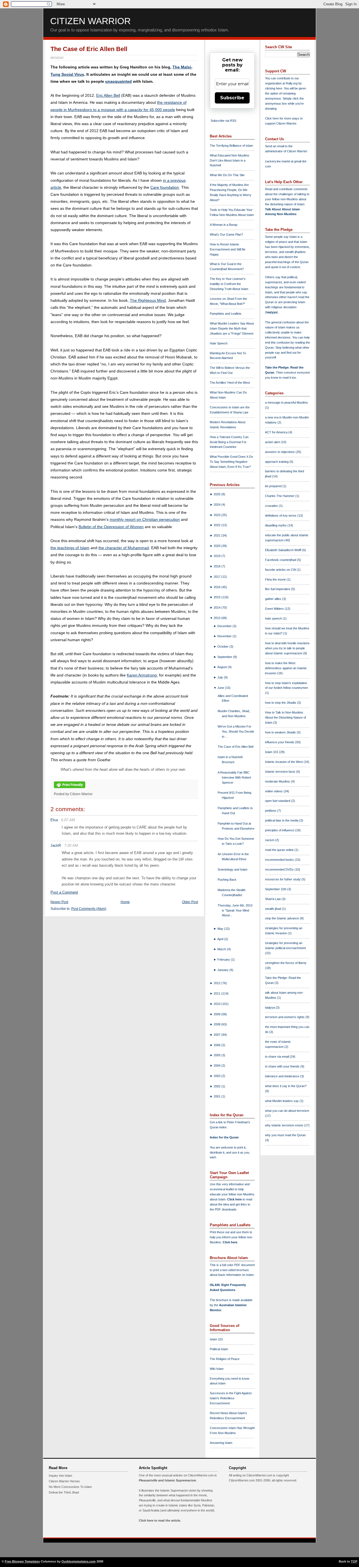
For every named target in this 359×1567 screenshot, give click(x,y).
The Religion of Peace (225, 1359)
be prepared (273, 486)
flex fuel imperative (278, 589)
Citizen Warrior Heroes (64, 1481)
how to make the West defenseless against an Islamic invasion (286, 668)
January (223, 970)
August (222, 667)
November (225, 636)
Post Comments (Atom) (88, 909)
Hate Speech (218, 343)
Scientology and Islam (232, 869)
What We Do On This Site (227, 175)
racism (270, 840)
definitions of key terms (281, 515)
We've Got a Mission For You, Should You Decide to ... (236, 731)
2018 (217, 566)
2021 (217, 535)
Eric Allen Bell (108, 95)
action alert (273, 442)
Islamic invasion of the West (284, 761)
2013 (217, 618)
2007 (217, 1034)
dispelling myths (276, 525)
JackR (55, 845)
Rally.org (292, 83)
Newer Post (59, 902)
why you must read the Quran (285, 1135)
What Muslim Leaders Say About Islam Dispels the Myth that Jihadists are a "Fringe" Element (232, 328)
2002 (217, 1086)
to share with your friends (282, 1066)
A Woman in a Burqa (223, 224)
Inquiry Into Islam (60, 1475)
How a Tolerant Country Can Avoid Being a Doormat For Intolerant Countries (229, 442)
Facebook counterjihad (281, 560)
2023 (217, 515)
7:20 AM (71, 845)
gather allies (273, 598)
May (220, 928)
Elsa (54, 820)
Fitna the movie (276, 579)
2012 (217, 983)
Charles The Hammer (280, 496)
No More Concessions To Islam (70, 1486)
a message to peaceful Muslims (286, 402)
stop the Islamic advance (282, 918)
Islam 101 (216, 1339)
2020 (217, 545)
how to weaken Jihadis (281, 732)
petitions (271, 810)
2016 (217, 587)
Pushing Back (227, 879)
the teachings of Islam (69, 548)
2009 (217, 1014)
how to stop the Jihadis (281, 702)
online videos (274, 791)
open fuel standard (278, 800)
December (225, 626)
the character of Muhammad (123, 548)
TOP (354, 1561)
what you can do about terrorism (287, 1110)
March (222, 949)
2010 (217, 1003)
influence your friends (280, 742)
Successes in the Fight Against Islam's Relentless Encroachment (231, 1398)
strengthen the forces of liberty (286, 963)
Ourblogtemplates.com (78, 1561)
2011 (217, 993)
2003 (217, 1076)
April (220, 939)
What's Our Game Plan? (226, 234)
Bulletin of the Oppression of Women (111, 526)
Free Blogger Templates (22, 1561)
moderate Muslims (278, 781)
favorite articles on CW (281, 569)
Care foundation (164, 187)
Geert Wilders (275, 608)
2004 (217, 1065)
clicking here (273, 88)
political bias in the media (282, 820)
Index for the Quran (224, 1137)
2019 (217, 556)
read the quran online (279, 850)
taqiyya (271, 312)
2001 (217, 1096)
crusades (272, 505)
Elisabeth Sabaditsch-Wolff (283, 550)
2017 (217, 576)
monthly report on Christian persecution (145, 519)
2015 (217, 597)
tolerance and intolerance (282, 1076)
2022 (217, 525)
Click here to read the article (159, 1520)
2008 (217, 1024)
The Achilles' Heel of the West (230, 382)
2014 (217, 607)
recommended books (280, 859)
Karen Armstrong (142, 675)
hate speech (274, 618)
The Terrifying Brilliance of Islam (231, 145)
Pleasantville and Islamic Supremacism (167, 1480)
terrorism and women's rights (285, 1017)
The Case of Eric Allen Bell (88, 48)
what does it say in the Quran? (286, 1086)
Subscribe (232, 97)
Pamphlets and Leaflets (225, 313)
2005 (217, 1055)
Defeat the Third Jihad (64, 1492)
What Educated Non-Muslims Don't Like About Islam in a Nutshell (229, 160)
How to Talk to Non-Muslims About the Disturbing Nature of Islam (285, 717)
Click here (230, 1242)
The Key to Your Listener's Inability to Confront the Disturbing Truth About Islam (229, 284)
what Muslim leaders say (282, 1101)
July (220, 677)
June (221, 687)
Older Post (190, 902)
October (223, 646)
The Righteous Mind (148, 300)
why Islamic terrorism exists (284, 1125)
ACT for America (276, 432)
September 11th (276, 889)
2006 (217, 1045)
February (224, 959)
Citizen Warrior (90, 21)
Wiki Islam (217, 1368)
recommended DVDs (279, 869)
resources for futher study (283, 879)
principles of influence (280, 830)
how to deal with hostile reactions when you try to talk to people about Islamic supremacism (287, 648)
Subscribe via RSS (223, 120)
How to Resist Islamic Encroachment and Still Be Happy (227, 249)
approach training (277, 461)
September (225, 657)
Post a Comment (64, 892)
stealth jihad (273, 908)
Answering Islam (221, 1442)
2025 (217, 494)
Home (125, 902)
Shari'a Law (273, 899)
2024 (217, 504)
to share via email (277, 1056)
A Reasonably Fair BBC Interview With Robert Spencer (234, 777)
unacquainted (118, 81)
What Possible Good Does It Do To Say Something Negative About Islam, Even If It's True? (231, 461)
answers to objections (280, 452)
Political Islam (219, 1349)
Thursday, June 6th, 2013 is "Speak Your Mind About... (235, 910)
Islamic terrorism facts (280, 771)
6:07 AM (68, 820)
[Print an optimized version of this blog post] (69, 788)
